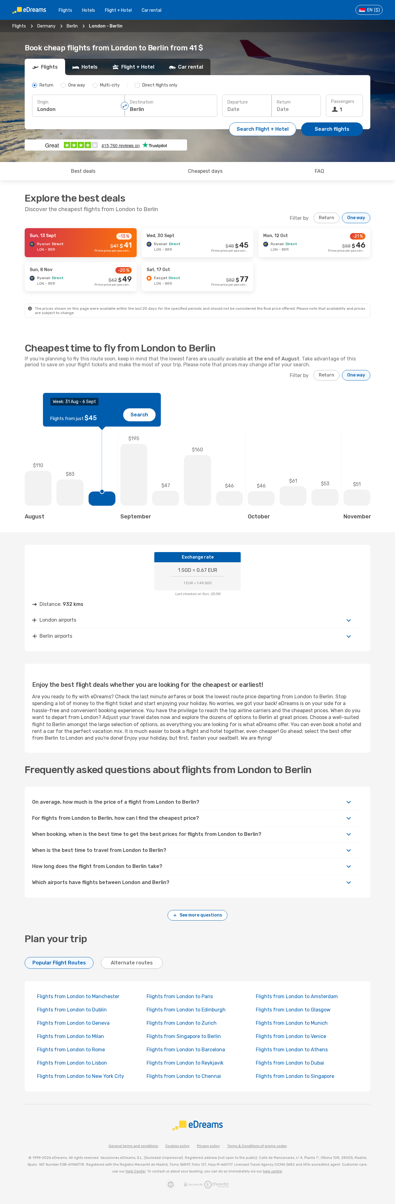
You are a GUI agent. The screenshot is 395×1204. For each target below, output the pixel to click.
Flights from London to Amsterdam (297, 996)
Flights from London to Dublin (72, 1010)
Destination (141, 102)
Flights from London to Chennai (184, 1076)
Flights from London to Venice (291, 1036)
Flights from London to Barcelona (186, 1050)
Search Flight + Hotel (263, 129)
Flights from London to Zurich (182, 1023)
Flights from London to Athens (292, 1050)
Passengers (342, 101)
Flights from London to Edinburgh (186, 1010)
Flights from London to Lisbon (72, 1063)
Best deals (83, 171)
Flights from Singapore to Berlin (184, 1036)
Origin (42, 102)
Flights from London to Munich (292, 1023)
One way (356, 217)
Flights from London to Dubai (290, 1063)
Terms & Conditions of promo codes (257, 1146)
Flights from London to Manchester (78, 996)
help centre (272, 1171)
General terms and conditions (133, 1146)
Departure (237, 102)
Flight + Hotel (118, 10)
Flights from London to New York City (80, 1076)
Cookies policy (177, 1146)
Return (284, 102)
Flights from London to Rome (71, 1050)
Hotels (88, 10)
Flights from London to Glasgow (293, 1010)
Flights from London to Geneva (73, 1023)
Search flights (332, 129)
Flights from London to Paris (180, 996)
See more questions (201, 915)
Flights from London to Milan (70, 1036)
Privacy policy (208, 1146)
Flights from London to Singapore (295, 1076)
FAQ (319, 171)
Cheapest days (205, 171)
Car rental (151, 10)
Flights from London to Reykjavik (185, 1063)
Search (139, 415)
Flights (65, 10)
